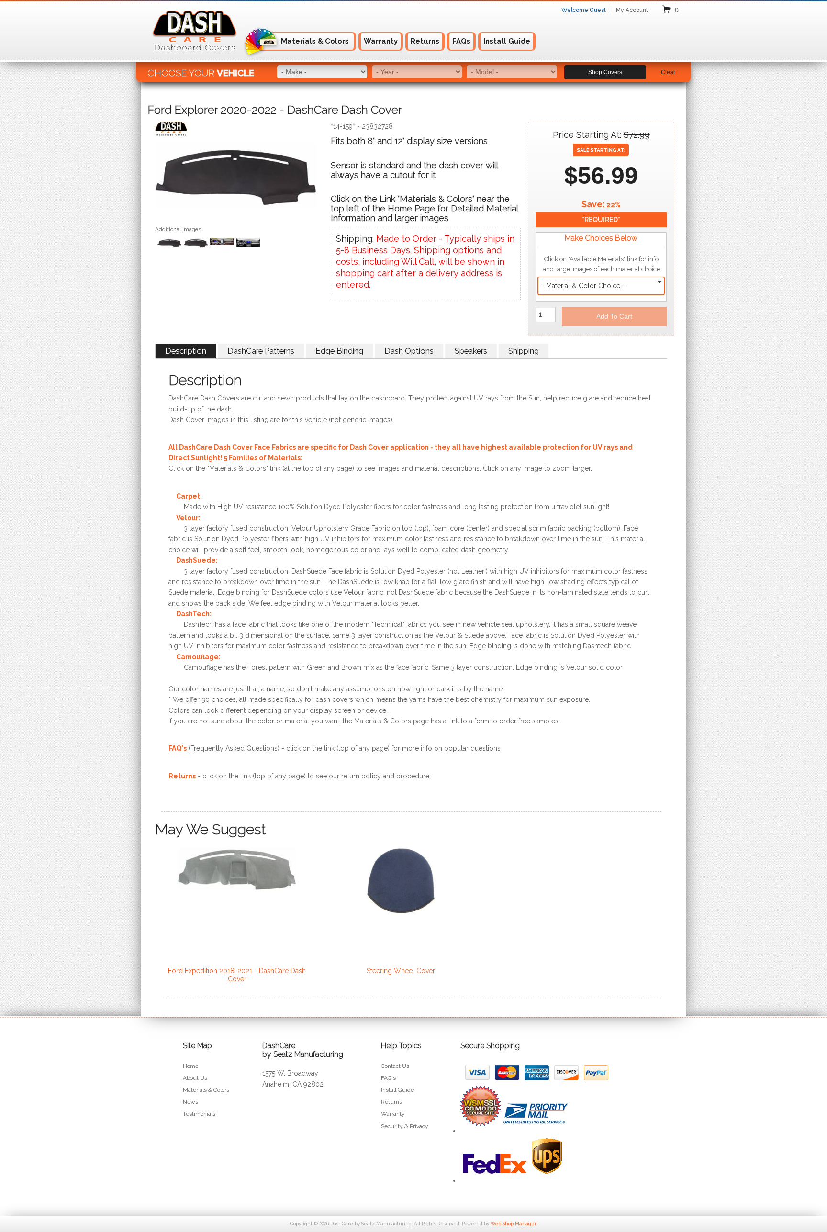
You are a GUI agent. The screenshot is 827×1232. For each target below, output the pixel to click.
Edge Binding (339, 350)
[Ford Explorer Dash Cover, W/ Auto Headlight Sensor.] (196, 244)
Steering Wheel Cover (401, 971)
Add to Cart (614, 316)
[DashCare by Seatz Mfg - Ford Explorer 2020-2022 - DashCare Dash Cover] (235, 131)
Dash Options (409, 350)
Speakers (471, 350)
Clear (668, 72)
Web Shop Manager (513, 1223)
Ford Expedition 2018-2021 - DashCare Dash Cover (237, 975)
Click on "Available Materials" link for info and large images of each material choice (601, 264)
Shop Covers (605, 72)
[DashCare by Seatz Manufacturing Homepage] (195, 56)
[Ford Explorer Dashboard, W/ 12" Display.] (222, 243)
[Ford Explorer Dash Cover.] (235, 178)
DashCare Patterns (260, 350)
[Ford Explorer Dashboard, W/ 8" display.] (248, 244)
